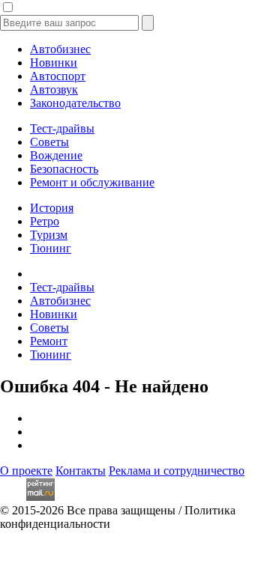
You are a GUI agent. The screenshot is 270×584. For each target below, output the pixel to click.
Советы (49, 142)
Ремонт (49, 341)
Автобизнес (60, 49)
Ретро (44, 221)
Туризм (49, 234)
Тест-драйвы (62, 128)
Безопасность (64, 168)
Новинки (53, 62)
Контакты (81, 470)
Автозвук (54, 89)
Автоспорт (58, 76)
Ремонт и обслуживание (92, 182)
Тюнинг (50, 248)
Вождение (56, 155)
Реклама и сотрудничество (176, 470)
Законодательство (75, 103)
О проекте (26, 470)
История (52, 207)
